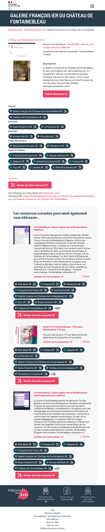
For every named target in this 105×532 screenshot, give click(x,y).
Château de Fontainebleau (25, 117)
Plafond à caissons (64, 167)
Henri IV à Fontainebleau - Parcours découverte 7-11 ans (63, 328)
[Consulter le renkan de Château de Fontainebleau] (45, 117)
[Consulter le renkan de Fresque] (86, 161)
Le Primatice (50, 127)
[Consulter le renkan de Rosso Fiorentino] (35, 127)
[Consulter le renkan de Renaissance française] (41, 146)
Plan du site (52, 525)
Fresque (76, 161)
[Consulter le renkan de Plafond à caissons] (80, 167)
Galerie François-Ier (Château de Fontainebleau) (36, 111)
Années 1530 (19, 136)
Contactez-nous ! (51, 193)
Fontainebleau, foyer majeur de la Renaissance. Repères (61, 228)
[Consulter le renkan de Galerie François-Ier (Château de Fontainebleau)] (65, 111)
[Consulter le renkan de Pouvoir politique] (72, 155)
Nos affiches (52, 519)
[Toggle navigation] (92, 6)
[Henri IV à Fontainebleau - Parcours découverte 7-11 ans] (25, 335)
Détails (86, 276)
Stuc (15, 167)
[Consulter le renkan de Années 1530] (31, 136)
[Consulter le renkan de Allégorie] (27, 161)
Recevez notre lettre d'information (45, 498)
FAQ (52, 510)
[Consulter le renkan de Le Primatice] (62, 127)
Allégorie (17, 161)
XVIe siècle (45, 136)
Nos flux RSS (52, 522)
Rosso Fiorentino (21, 127)
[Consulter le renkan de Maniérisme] (67, 146)
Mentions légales (52, 513)
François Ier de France (23, 155)
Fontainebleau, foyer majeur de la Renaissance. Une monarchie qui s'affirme (61, 394)
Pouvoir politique (57, 155)
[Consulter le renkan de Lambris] (46, 167)
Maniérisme (55, 146)
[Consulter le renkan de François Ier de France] (40, 155)
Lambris (36, 167)
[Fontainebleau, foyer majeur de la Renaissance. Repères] (21, 235)
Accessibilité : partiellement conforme (52, 516)
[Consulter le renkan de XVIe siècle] (57, 136)
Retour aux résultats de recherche (26, 40)
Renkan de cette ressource (31, 185)
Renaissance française (24, 146)
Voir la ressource (54, 94)
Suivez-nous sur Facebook (67, 498)
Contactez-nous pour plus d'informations (88, 499)
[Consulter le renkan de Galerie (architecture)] (63, 161)
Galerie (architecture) (46, 161)
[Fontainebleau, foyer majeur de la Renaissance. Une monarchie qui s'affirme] (21, 400)
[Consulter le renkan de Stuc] (24, 167)
